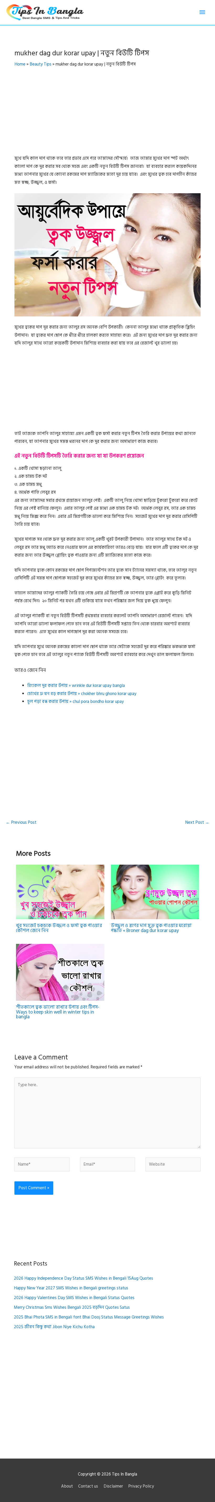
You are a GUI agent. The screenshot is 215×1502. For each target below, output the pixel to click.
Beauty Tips (40, 64)
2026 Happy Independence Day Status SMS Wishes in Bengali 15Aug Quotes (83, 1278)
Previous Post (21, 822)
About (67, 1486)
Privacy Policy (141, 1486)
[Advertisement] (107, 115)
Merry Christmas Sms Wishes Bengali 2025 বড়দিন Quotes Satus (72, 1307)
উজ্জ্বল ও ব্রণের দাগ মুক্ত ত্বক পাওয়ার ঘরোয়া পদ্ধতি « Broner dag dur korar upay (151, 928)
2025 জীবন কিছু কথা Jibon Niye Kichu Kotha (54, 1326)
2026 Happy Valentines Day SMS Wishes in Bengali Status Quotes (74, 1297)
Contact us (88, 1486)
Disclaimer (113, 1486)
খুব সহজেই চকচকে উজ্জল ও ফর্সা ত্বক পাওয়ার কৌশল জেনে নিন (59, 928)
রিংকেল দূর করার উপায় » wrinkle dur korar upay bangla (76, 685)
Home (19, 64)
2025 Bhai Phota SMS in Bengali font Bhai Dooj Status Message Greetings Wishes (89, 1317)
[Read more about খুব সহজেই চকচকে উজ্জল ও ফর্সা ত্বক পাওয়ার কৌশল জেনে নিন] (60, 891)
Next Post (197, 822)
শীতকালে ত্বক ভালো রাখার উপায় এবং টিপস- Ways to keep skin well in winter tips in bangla (57, 1011)
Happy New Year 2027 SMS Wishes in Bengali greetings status (71, 1288)
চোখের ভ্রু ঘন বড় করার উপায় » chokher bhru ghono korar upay (81, 693)
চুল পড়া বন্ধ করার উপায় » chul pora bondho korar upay (75, 701)
